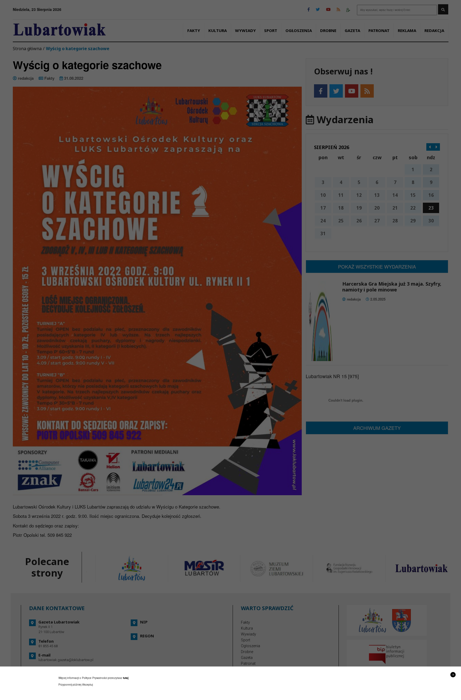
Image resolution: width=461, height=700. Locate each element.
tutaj (126, 678)
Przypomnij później (69, 684)
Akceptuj (87, 684)
